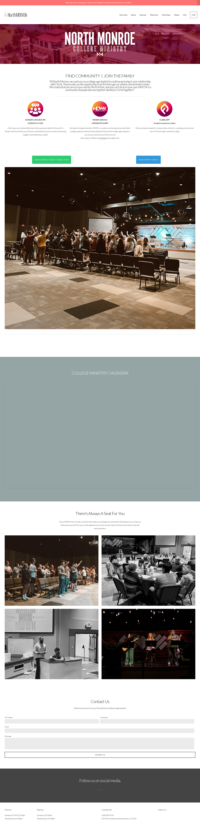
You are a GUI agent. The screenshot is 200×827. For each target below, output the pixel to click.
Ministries (154, 15)
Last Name (104, 717)
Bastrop (143, 15)
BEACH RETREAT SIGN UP (148, 160)
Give (185, 15)
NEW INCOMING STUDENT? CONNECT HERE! (51, 160)
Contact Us (100, 755)
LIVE (194, 15)
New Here (123, 15)
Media (176, 15)
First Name (9, 717)
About (133, 15)
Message (8, 736)
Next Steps (166, 15)
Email (7, 727)
